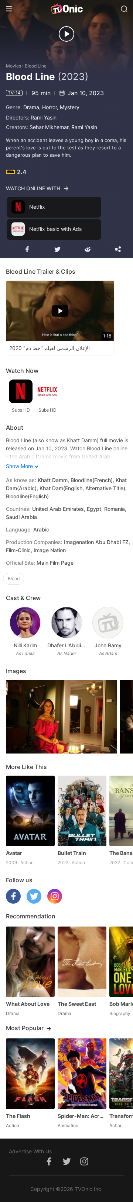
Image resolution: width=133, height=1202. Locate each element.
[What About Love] (30, 961)
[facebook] (13, 901)
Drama (31, 107)
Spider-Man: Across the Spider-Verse (82, 1116)
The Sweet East (77, 1004)
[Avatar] (30, 811)
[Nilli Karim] (25, 622)
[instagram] (54, 901)
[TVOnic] (66, 9)
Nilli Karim (25, 645)
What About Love (28, 1004)
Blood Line (36, 66)
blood (14, 578)
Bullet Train (72, 853)
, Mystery (68, 107)
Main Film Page (55, 563)
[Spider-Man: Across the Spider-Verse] (82, 1073)
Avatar (14, 853)
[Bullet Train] (82, 811)
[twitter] (34, 901)
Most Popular (25, 1028)
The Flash (18, 1116)
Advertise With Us (30, 1151)
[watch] (66, 34)
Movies (13, 66)
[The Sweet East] (82, 961)
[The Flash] (30, 1073)
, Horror (48, 107)
